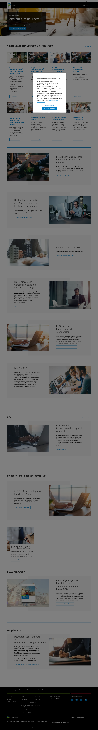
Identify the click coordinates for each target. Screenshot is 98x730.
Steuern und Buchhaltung (27, 702)
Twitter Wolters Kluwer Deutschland (86, 700)
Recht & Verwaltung (26, 712)
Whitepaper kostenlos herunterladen (65, 347)
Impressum (38, 705)
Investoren (38, 702)
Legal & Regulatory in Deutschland (60, 722)
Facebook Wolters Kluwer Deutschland (72, 700)
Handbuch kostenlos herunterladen (23, 217)
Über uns (9, 696)
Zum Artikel (14, 560)
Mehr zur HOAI (85, 418)
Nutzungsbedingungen (13, 721)
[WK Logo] (12, 717)
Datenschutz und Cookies (27, 721)
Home (8, 690)
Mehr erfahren (14, 96)
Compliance (24, 709)
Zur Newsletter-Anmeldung (17, 28)
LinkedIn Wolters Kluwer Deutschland (81, 700)
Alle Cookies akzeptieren (49, 108)
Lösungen (14, 690)
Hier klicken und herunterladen (22, 390)
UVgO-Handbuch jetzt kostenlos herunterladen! (26, 664)
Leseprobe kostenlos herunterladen (65, 255)
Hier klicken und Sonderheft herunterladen (67, 175)
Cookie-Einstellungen (49, 105)
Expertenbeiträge (39, 696)
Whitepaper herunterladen (21, 507)
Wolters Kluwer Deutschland (26, 690)
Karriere (37, 699)
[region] (49, 93)
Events (8, 704)
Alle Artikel (86, 46)
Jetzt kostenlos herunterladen (22, 306)
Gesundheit (24, 699)
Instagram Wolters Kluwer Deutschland (77, 700)
